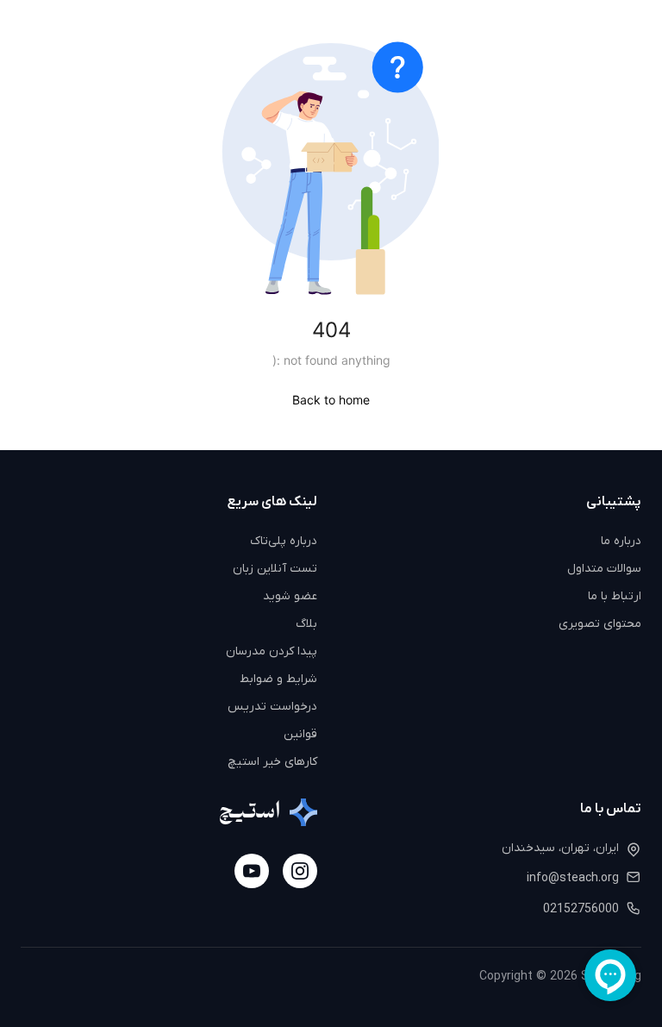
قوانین (300, 734)
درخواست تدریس (272, 706)
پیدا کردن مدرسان (271, 651)
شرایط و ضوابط (278, 679)
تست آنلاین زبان (275, 568)
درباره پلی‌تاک (283, 541)
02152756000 (581, 909)
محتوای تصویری (600, 624)
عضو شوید (290, 596)
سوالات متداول (604, 568)
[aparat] (251, 871)
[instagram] (300, 871)
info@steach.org (573, 878)
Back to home (331, 399)
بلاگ (306, 624)
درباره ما (621, 541)
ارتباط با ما (614, 596)
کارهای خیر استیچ (272, 762)
